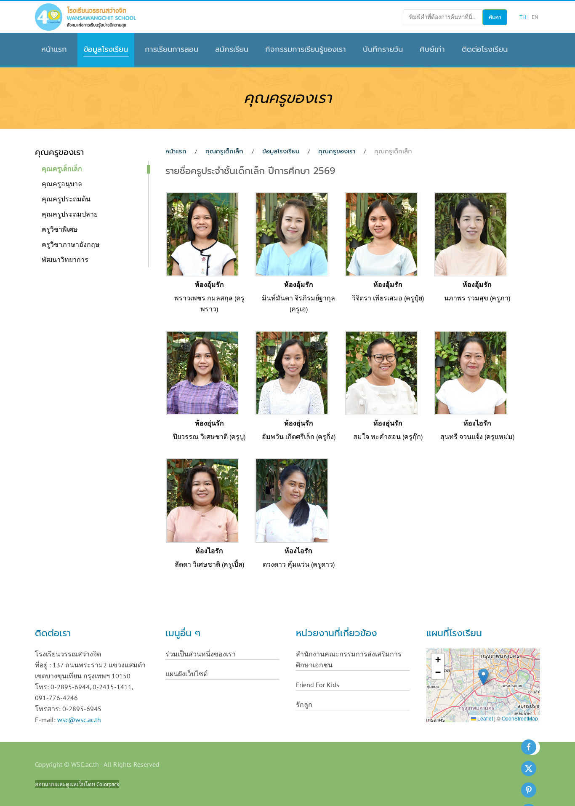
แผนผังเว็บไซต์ (186, 673)
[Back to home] (85, 17)
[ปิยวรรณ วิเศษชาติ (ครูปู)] (202, 372)
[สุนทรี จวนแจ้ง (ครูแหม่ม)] (470, 372)
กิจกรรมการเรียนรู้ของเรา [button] (305, 49)
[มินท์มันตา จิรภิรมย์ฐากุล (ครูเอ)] (292, 233)
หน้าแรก (54, 49)
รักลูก (304, 704)
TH (523, 17)
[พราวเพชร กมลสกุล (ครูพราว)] (202, 233)
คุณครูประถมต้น (66, 199)
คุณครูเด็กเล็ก (62, 168)
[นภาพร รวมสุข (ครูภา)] (470, 233)
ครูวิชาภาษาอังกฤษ (71, 244)
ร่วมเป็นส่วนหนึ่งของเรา (200, 654)
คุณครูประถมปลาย (70, 214)
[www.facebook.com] (528, 747)
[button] (483, 677)
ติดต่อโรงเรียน (485, 49)
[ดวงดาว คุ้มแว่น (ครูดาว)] (292, 499)
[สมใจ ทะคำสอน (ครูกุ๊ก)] (381, 372)
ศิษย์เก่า (432, 49)
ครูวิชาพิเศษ (60, 229)
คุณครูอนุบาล (62, 183)
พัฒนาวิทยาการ (65, 259)
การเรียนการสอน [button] (171, 49)
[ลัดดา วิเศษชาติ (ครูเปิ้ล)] (202, 499)
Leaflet (484, 718)
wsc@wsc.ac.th (79, 719)
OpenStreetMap (520, 718)
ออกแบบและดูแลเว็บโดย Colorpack (77, 784)
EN (535, 17)
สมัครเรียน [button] (231, 49)
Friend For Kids (317, 684)
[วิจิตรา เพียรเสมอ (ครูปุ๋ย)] (381, 233)
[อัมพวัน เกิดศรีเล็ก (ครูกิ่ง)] (292, 372)
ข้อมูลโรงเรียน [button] (106, 49)
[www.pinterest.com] (528, 790)
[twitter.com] (528, 768)
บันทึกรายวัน (383, 49)
